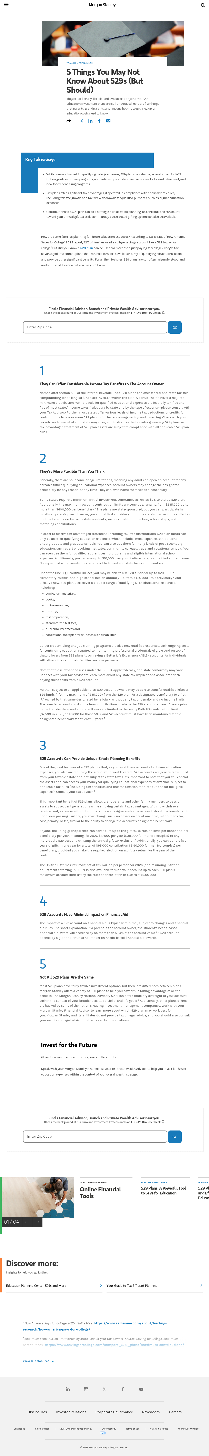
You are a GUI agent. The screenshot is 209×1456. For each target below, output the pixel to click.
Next (37, 1222)
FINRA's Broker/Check (147, 313)
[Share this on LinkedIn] (90, 122)
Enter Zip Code (39, 327)
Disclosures (37, 1412)
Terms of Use (133, 1428)
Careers (175, 1412)
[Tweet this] (81, 122)
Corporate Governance (114, 1412)
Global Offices (42, 1428)
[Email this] (108, 122)
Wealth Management (80, 63)
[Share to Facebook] (99, 122)
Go (174, 327)
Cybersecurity (109, 1428)
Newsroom (151, 1412)
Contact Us (20, 1428)
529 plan (86, 248)
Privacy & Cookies (159, 1428)
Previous (27, 1222)
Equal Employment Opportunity (75, 1428)
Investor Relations (71, 1412)
